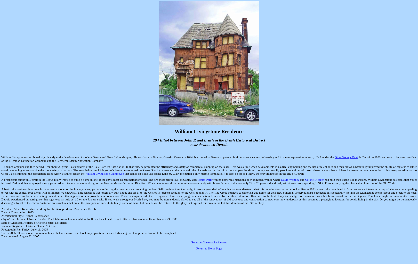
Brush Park (205, 179)
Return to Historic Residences (209, 242)
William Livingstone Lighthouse (104, 173)
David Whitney (290, 179)
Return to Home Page (209, 248)
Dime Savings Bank (346, 157)
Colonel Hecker (314, 179)
